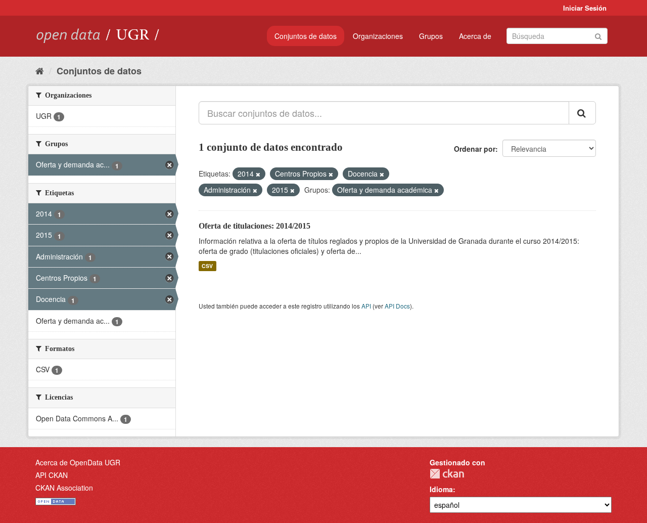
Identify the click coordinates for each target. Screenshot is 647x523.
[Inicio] (39, 70)
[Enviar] (598, 35)
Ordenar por (474, 149)
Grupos (431, 36)
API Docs (397, 305)
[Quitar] (258, 174)
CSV (207, 266)
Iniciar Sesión (585, 8)
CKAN (447, 473)
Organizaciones (378, 36)
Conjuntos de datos (305, 36)
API (366, 305)
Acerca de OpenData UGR (77, 462)
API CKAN (51, 475)
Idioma (441, 489)
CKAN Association (64, 488)
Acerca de (475, 36)
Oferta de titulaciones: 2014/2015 (254, 226)
